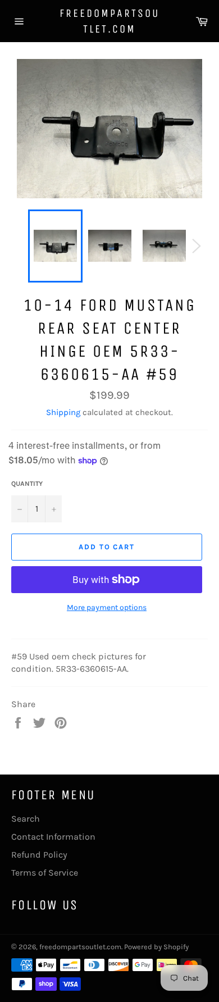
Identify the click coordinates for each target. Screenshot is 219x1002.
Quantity (27, 484)
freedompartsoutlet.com (109, 21)
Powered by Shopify (156, 946)
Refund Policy (39, 854)
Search (25, 818)
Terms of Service (44, 872)
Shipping (63, 412)
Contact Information (53, 836)
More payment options (107, 607)
